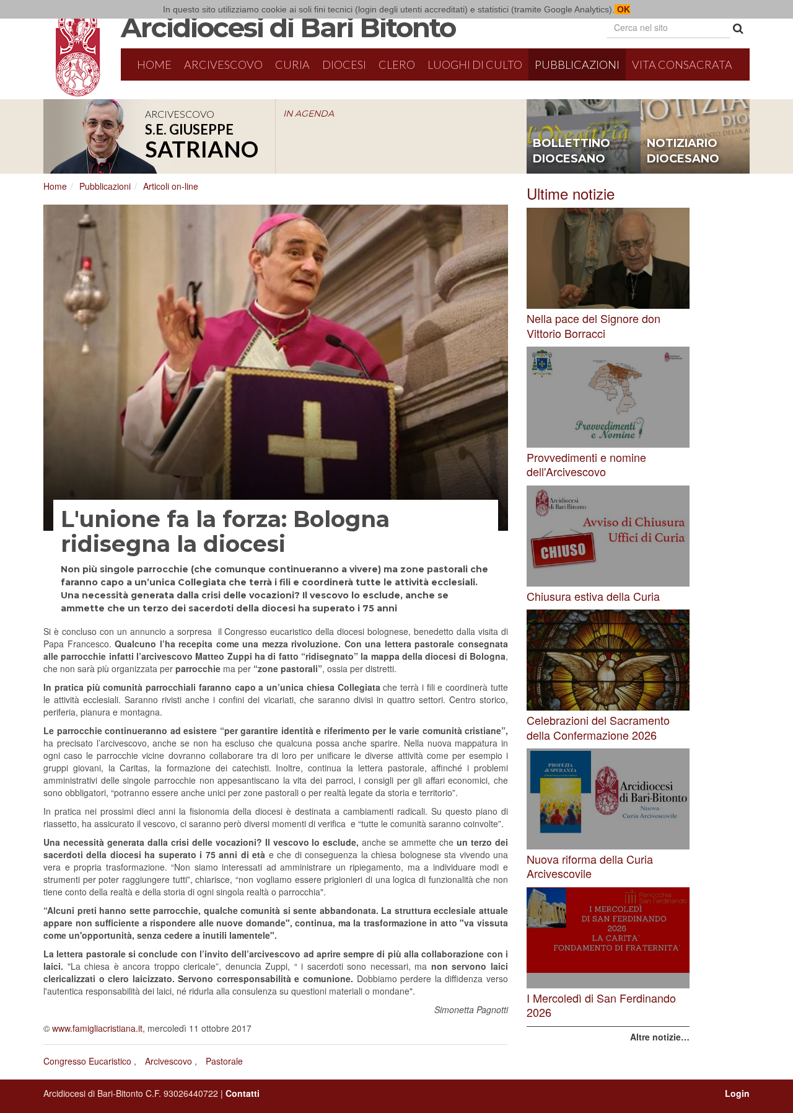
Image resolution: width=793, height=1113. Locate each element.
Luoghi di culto (474, 64)
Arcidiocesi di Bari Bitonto (288, 27)
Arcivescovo (223, 64)
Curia (292, 64)
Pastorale (224, 1061)
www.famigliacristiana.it (97, 1028)
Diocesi (344, 64)
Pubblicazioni (577, 64)
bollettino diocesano (571, 151)
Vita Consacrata (682, 64)
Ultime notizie (571, 193)
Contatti (243, 1093)
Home (154, 64)
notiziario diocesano (683, 151)
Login (737, 1093)
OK (622, 9)
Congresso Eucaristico (87, 1061)
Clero (397, 64)
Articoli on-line (170, 186)
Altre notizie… (660, 1037)
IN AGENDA (308, 113)
